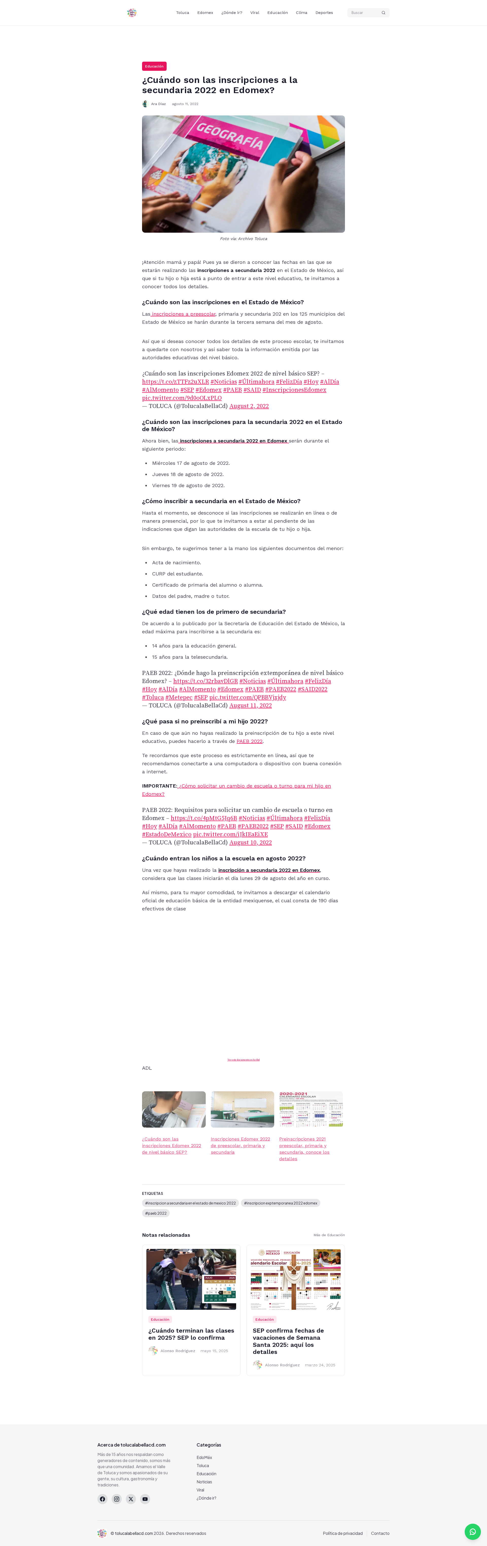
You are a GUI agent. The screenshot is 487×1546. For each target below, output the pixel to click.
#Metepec (179, 697)
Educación (277, 12)
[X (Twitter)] (131, 1499)
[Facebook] (102, 1499)
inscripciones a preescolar (182, 314)
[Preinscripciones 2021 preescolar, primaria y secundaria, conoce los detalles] (311, 1109)
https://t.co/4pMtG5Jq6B (204, 818)
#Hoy (311, 382)
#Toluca (153, 697)
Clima (301, 12)
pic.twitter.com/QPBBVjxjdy (247, 697)
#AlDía (329, 382)
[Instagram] (117, 1499)
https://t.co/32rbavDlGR (205, 681)
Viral (254, 12)
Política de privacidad (343, 1533)
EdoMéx (204, 1457)
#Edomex (209, 390)
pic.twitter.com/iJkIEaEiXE (230, 834)
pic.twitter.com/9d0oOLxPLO (182, 398)
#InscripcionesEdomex (294, 390)
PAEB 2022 (250, 741)
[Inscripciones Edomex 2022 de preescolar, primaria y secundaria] (242, 1109)
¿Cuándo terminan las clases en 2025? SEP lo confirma (191, 1334)
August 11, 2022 (250, 705)
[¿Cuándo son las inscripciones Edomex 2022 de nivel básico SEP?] (174, 1109)
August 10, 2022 (250, 842)
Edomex (205, 12)
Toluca (182, 12)
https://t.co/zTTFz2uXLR (175, 382)
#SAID (252, 390)
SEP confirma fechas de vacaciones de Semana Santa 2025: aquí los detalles (288, 1341)
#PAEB (232, 390)
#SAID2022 (312, 689)
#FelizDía (289, 382)
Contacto (380, 1533)
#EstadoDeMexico (167, 834)
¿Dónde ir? (231, 12)
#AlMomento (160, 390)
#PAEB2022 (280, 689)
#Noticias (224, 382)
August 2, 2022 (249, 406)
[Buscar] (383, 13)
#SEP (187, 390)
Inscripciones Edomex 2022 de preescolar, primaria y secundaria (240, 1145)
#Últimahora (256, 382)
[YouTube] (145, 1499)
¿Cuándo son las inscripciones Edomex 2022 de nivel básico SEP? (171, 1145)
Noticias (204, 1481)
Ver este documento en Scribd (244, 1059)
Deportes (324, 12)
